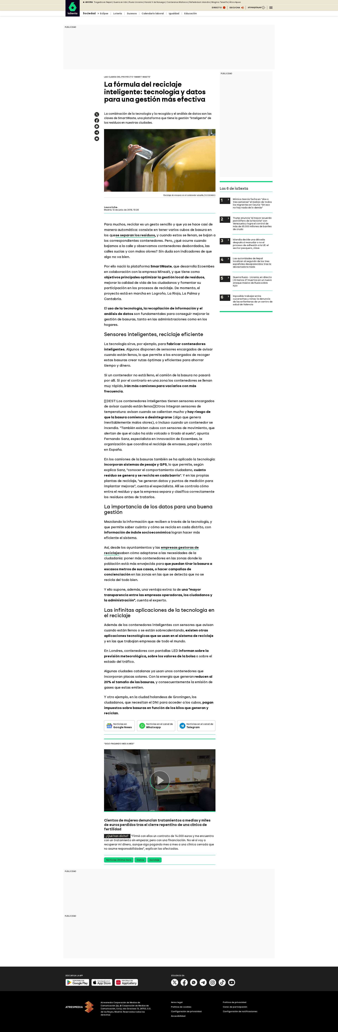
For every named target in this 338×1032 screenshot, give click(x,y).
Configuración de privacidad (186, 1011)
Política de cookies (181, 1007)
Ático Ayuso (235, 2)
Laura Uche (110, 207)
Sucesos (132, 13)
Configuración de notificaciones (240, 1011)
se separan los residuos (135, 235)
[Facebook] (184, 985)
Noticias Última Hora (118, 859)
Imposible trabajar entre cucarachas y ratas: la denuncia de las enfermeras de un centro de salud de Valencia (253, 300)
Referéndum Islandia (199, 2)
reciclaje (154, 859)
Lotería (117, 13)
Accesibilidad (178, 1016)
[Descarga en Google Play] (77, 985)
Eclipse (104, 13)
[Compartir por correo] (97, 140)
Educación (190, 13)
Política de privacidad (234, 1002)
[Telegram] (203, 985)
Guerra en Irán (120, 2)
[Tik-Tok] (222, 985)
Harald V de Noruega (154, 2)
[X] (97, 115)
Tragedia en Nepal (103, 2)
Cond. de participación (235, 1007)
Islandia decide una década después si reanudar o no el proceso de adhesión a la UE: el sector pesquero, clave (251, 243)
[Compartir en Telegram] (97, 134)
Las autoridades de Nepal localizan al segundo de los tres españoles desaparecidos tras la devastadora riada (252, 262)
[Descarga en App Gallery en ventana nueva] (126, 985)
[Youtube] (231, 985)
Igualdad (174, 13)
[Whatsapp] (193, 985)
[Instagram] (212, 985)
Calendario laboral (153, 13)
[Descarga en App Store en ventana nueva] (101, 985)
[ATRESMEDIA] (80, 1009)
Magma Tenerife (219, 2)
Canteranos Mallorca (177, 2)
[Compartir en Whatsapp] (97, 127)
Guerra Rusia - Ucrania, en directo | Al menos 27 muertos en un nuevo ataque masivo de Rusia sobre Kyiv (252, 281)
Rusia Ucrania (136, 2)
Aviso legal (177, 1002)
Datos (140, 859)
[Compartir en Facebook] (97, 121)
